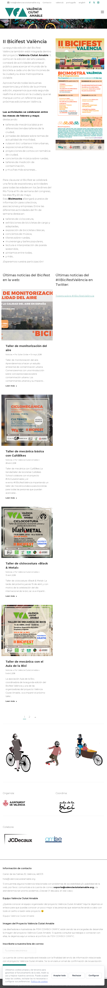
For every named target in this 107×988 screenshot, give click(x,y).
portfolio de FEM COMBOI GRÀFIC (56, 936)
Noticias (9, 354)
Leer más (10, 386)
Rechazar (76, 975)
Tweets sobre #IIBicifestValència (75, 295)
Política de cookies (39, 981)
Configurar (94, 975)
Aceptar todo (59, 975)
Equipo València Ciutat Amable (18, 916)
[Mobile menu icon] (102, 12)
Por (21, 354)
